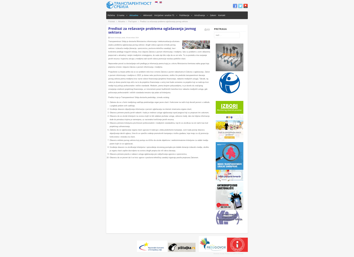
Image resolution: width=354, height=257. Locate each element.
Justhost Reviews (237, 253)
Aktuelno (121, 21)
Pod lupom (132, 21)
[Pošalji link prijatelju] (208, 30)
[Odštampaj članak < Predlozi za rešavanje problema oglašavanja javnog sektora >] (206, 30)
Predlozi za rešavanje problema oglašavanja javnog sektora (152, 30)
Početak (111, 21)
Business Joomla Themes (222, 253)
